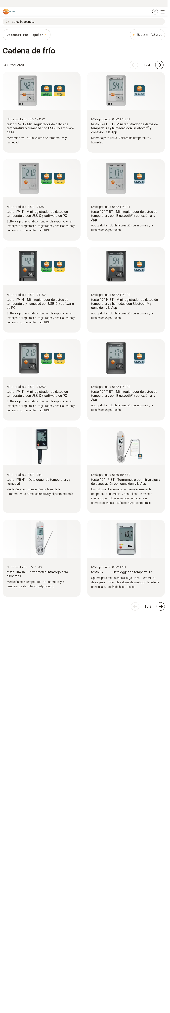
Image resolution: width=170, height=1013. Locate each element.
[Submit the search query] (6, 22)
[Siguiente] (159, 65)
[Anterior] (134, 65)
